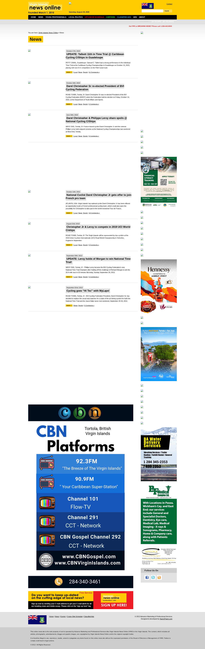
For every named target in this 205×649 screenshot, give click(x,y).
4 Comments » (94, 277)
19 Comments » (94, 213)
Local (75, 72)
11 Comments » (94, 72)
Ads (135, 17)
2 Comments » (94, 104)
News (40, 17)
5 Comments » (89, 305)
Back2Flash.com (166, 619)
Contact (169, 4)
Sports (85, 72)
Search (167, 11)
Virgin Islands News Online (48, 33)
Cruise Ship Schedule (75, 616)
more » (69, 72)
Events (63, 616)
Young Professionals (55, 17)
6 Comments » (94, 136)
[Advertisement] (83, 166)
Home (33, 17)
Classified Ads (89, 616)
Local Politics (76, 17)
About (142, 17)
